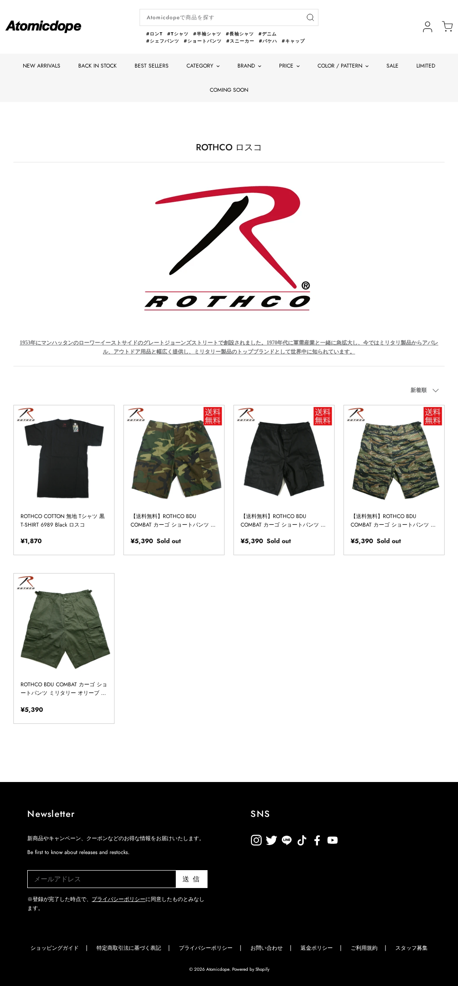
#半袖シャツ (207, 33)
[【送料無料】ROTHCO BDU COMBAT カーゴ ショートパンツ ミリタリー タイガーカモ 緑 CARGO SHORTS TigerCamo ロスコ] (394, 455)
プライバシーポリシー (118, 899)
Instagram (256, 838)
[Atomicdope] (43, 27)
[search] (310, 17)
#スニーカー (240, 41)
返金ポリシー (363, 838)
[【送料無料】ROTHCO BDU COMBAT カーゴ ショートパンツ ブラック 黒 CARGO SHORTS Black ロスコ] (284, 455)
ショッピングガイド (54, 948)
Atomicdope (217, 969)
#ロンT (154, 33)
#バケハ (268, 41)
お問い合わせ (266, 948)
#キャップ (293, 41)
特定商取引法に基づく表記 (129, 948)
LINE (302, 838)
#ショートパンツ (203, 41)
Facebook (332, 838)
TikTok (287, 838)
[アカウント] (427, 26)
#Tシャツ (178, 33)
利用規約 (347, 838)
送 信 (191, 879)
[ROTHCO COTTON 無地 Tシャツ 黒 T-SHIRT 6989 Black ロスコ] (64, 455)
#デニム (268, 33)
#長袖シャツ (240, 33)
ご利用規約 (364, 948)
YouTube (317, 838)
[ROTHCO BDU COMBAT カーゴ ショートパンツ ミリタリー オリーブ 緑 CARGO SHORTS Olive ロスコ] (64, 624)
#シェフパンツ (162, 41)
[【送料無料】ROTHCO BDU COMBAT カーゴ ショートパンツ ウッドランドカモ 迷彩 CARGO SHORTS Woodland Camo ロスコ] (174, 455)
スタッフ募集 (411, 948)
